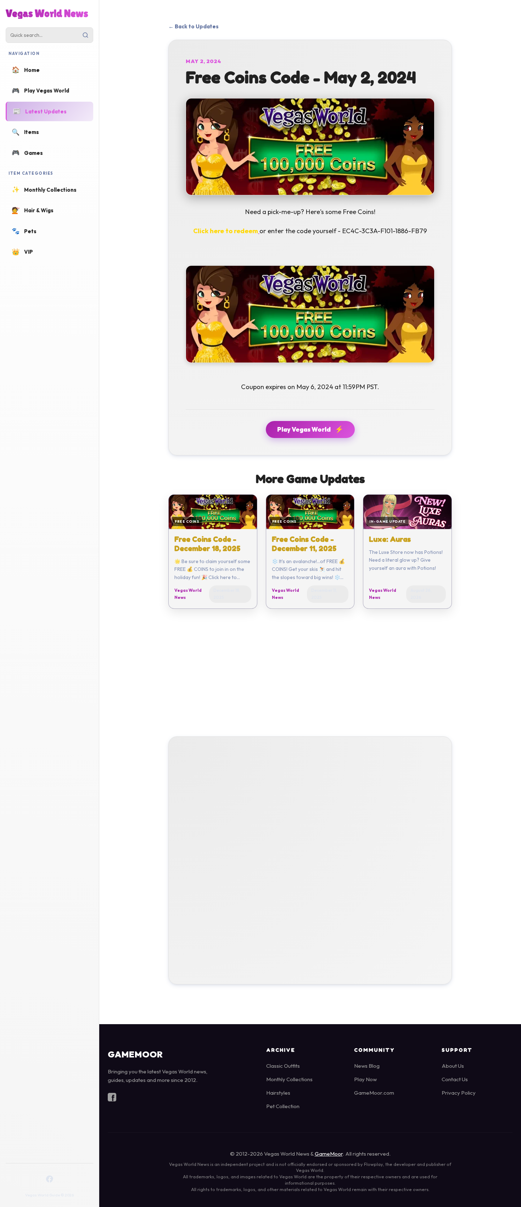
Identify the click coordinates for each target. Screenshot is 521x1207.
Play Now (365, 1079)
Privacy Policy (459, 1092)
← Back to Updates (193, 26)
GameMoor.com (374, 1092)
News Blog (367, 1065)
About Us (453, 1065)
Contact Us (455, 1079)
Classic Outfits (283, 1065)
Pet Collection (282, 1106)
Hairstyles (278, 1092)
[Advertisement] (310, 669)
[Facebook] (112, 1098)
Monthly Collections (289, 1079)
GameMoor (329, 1153)
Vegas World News (47, 14)
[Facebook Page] (50, 1179)
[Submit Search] (85, 35)
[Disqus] (310, 858)
